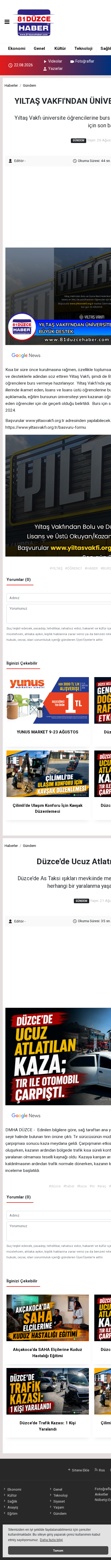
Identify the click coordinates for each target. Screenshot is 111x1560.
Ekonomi (16, 48)
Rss (101, 1470)
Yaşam (58, 1507)
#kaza (82, 1186)
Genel (39, 48)
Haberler (11, 85)
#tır (92, 1186)
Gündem (29, 85)
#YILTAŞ (56, 568)
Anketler (101, 1494)
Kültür (60, 48)
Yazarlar (55, 68)
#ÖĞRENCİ (73, 568)
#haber (68, 1186)
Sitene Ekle (80, 1470)
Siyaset (59, 1501)
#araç (101, 1186)
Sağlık (12, 1501)
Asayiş (13, 1507)
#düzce (55, 1186)
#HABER (91, 568)
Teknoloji (83, 48)
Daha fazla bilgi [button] (51, 1540)
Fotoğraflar (84, 61)
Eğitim (12, 1513)
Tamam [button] (58, 1550)
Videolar (55, 61)
